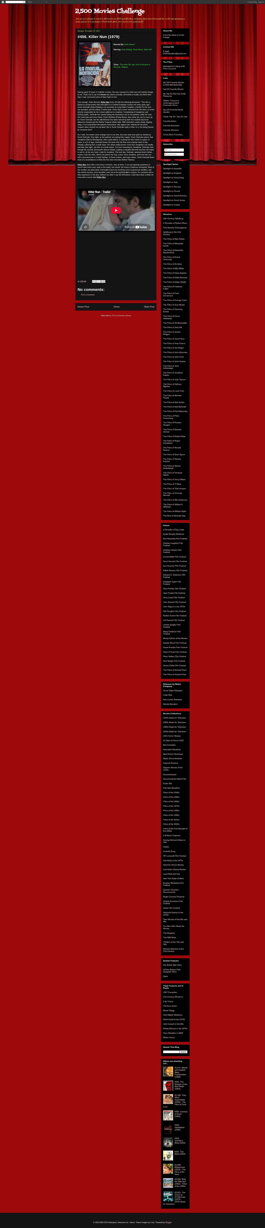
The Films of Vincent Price (174, 674)
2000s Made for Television (174, 731)
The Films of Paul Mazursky (175, 411)
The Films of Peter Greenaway (171, 417)
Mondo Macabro (170, 704)
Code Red (167, 695)
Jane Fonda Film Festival (174, 593)
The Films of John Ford (173, 357)
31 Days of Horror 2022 (173, 740)
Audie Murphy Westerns (173, 534)
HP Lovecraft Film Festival (174, 856)
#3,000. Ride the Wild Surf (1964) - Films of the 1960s (181, 1182)
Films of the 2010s (171, 820)
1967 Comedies (170, 992)
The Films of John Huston (174, 361)
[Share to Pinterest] (104, 281)
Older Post (149, 307)
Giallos (166, 847)
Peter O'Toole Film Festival (175, 652)
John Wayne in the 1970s (174, 607)
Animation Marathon (172, 749)
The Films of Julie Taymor (174, 379)
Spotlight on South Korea (174, 200)
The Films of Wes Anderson (175, 500)
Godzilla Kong (169, 851)
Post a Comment (88, 295)
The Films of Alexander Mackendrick (173, 251)
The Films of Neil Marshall (174, 407)
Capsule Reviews (170, 763)
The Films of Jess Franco (174, 343)
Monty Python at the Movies (175, 638)
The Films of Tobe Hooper (174, 488)
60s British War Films (172, 965)
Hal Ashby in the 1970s (173, 860)
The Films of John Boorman (175, 352)
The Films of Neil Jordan (174, 402)
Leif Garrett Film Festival (174, 620)
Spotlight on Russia (171, 191)
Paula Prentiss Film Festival (175, 647)
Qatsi (165, 976)
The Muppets (169, 933)
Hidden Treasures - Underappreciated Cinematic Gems (171, 102)
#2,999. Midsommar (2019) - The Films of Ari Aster (180, 1169)
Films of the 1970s (171, 806)
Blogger (168, 1222)
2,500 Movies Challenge (110, 11)
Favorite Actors (169, 121)
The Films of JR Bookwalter (175, 323)
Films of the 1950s (171, 797)
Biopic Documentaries (172, 758)
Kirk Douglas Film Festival (174, 611)
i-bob (152, 1222)
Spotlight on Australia (172, 168)
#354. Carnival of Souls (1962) (181, 1113)
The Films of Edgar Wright (174, 282)
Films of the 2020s (171, 824)
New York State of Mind (173, 878)
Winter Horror (169, 1037)
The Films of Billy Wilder (173, 268)
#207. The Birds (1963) (180, 1153)
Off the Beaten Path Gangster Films (171, 970)
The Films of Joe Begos (173, 348)
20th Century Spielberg (173, 218)
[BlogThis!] (96, 281)
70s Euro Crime (170, 1006)
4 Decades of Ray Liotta (173, 530)
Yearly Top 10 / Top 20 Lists (175, 116)
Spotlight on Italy (170, 182)
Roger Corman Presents (173, 897)
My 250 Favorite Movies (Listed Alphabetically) (173, 83)
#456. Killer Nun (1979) (98, 37)
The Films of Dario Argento (175, 273)
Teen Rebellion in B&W (173, 1033)
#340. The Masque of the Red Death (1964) (181, 1085)
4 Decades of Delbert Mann (175, 223)
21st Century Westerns (173, 997)
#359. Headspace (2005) (180, 1127)
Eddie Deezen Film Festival (175, 570)
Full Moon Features (171, 835)
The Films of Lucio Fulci (173, 391)
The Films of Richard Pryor (175, 670)
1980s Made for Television (174, 722)
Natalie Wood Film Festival (174, 643)
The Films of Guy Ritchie (174, 305)
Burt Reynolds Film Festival (175, 538)
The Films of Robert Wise (174, 436)
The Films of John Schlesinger (171, 367)
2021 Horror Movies (172, 736)
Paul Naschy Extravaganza (175, 228)
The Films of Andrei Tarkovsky (171, 258)
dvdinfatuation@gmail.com (174, 53)
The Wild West (169, 937)
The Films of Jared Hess (174, 339)
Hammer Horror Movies (173, 865)
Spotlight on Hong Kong (173, 177)
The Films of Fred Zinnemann (171, 294)
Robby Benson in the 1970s (175, 1028)
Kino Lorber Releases (172, 699)
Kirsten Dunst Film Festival (174, 615)
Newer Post (83, 307)
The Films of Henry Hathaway (171, 317)
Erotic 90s (167, 783)
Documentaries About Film (174, 779)
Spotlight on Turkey (171, 205)
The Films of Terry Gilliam (174, 479)
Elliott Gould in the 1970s (174, 1019)
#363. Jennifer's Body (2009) (180, 1140)
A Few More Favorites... (173, 135)
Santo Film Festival (171, 908)
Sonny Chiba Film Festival (174, 665)
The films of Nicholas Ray (174, 516)
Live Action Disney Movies (174, 869)
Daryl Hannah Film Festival (175, 561)
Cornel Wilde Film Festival (174, 557)
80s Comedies (169, 745)
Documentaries (169, 774)
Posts (169, 150)
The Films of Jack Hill (172, 327)
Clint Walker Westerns (172, 1015)
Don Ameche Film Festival (174, 566)
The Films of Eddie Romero (175, 277)
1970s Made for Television (174, 718)
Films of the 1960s (171, 801)
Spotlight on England (172, 173)
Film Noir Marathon (171, 788)
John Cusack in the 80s (173, 1024)
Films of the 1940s (171, 792)
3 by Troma (168, 1001)
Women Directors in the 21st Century (173, 950)
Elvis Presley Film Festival (174, 588)
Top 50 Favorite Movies (173, 89)
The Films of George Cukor (175, 300)
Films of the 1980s (171, 810)
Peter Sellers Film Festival (174, 656)
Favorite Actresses (171, 125)
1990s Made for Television (174, 727)
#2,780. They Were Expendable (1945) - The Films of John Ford (174, 1101)
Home (117, 307)
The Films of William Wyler (174, 511)
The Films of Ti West (172, 484)
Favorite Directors (171, 130)
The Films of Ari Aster (172, 264)
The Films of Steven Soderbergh (172, 467)
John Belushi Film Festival (174, 602)
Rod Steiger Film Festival (174, 661)
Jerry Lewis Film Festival (174, 597)
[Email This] (93, 281)
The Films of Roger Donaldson (171, 442)
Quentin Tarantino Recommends (171, 891)
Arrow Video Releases (172, 690)
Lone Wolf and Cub (171, 874)
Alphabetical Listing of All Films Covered (174, 67)
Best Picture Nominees (173, 754)
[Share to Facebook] (101, 281)
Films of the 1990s (171, 815)
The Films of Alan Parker (174, 239)
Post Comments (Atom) (121, 316)
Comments (171, 154)
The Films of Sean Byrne (174, 454)
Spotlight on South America (175, 196)
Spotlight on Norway (172, 187)
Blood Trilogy (168, 1010)
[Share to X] (98, 281)
